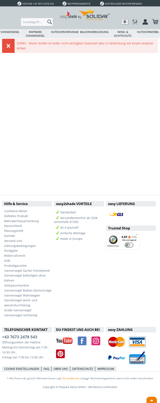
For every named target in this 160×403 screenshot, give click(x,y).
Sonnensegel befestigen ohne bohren (25, 277)
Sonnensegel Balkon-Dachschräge (27, 290)
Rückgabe (11, 251)
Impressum (105, 369)
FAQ (46, 369)
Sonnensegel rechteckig (20, 315)
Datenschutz (82, 369)
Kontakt (9, 236)
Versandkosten (71, 378)
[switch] (129, 245)
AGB (7, 261)
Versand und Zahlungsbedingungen (20, 243)
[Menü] (136, 235)
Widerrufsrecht (14, 256)
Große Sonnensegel (17, 310)
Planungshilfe (13, 231)
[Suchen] (51, 22)
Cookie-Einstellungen (21, 369)
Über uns (61, 369)
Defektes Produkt (16, 216)
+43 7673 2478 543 (19, 337)
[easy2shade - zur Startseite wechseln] (85, 14)
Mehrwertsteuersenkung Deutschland (21, 223)
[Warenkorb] (153, 23)
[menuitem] (37, 22)
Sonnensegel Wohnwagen (22, 295)
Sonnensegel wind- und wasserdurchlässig (20, 302)
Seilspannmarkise (16, 285)
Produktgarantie (15, 266)
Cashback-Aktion (15, 211)
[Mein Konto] (143, 23)
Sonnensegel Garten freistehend (27, 271)
